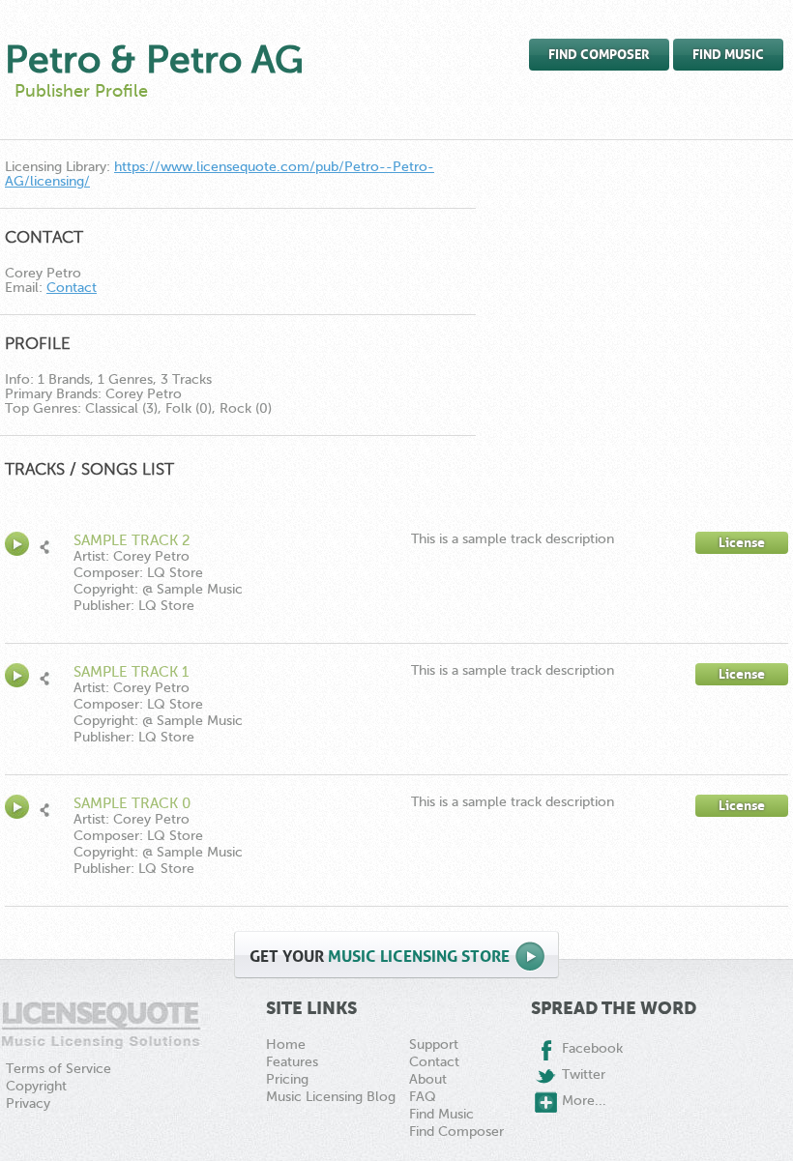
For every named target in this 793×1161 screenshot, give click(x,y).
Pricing (287, 1079)
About (428, 1079)
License (742, 543)
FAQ (422, 1096)
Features (292, 1062)
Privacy (28, 1103)
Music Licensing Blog (331, 1096)
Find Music (441, 1114)
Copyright (36, 1086)
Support (433, 1044)
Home (286, 1044)
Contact (71, 287)
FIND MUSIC (728, 54)
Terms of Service (58, 1068)
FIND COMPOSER (599, 54)
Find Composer (456, 1131)
